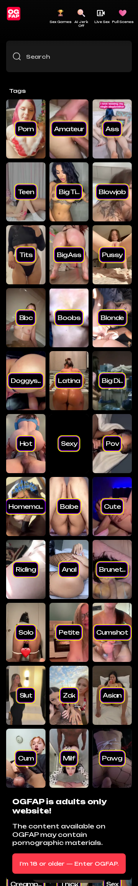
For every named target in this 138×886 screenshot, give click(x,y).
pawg (112, 758)
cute (112, 506)
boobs (69, 318)
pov (112, 443)
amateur (69, 129)
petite (69, 632)
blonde (112, 318)
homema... (25, 506)
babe (69, 506)
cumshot (112, 632)
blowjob (112, 192)
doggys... (26, 380)
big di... (112, 380)
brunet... (112, 569)
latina (69, 380)
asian (112, 695)
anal (69, 569)
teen (26, 192)
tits (26, 255)
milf (69, 758)
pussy (112, 255)
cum (26, 758)
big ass (69, 255)
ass (112, 129)
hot (26, 443)
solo (25, 632)
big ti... (69, 192)
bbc (26, 318)
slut (26, 695)
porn (26, 129)
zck (69, 695)
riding (26, 569)
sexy (69, 443)
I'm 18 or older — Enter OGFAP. (69, 863)
